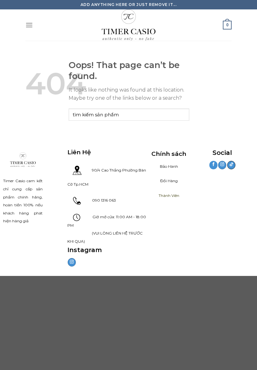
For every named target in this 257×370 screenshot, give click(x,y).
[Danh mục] (29, 25)
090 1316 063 (98, 200)
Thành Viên (169, 195)
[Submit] (183, 114)
